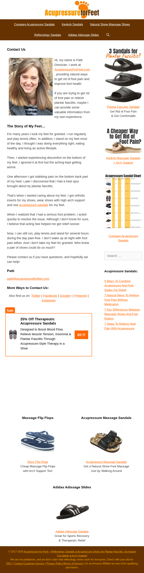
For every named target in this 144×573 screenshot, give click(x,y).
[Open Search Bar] (107, 35)
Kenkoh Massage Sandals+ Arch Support (123, 160)
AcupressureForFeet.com (72, 69)
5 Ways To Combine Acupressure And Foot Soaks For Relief (118, 285)
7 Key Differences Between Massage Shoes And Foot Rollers (122, 314)
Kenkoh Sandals (72, 24)
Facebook (50, 296)
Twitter (36, 296)
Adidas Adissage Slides (83, 35)
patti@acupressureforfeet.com (28, 279)
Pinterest (80, 296)
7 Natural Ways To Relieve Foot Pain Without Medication (121, 300)
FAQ (9, 563)
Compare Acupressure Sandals (34, 24)
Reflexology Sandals (47, 35)
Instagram (49, 300)
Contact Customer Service (29, 563)
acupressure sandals (33, 205)
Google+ (66, 296)
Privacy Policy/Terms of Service (64, 563)
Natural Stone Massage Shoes (110, 24)
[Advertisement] (48, 384)
